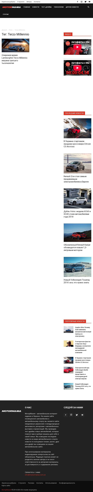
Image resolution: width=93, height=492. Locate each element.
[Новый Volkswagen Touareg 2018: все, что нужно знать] (77, 267)
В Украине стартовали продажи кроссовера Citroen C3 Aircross (77, 144)
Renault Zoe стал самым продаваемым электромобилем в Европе (76, 179)
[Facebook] (77, 1)
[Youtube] (89, 1)
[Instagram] (81, 1)
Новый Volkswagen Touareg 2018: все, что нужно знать (83, 386)
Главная (26, 7)
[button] (88, 7)
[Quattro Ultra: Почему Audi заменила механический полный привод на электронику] (68, 329)
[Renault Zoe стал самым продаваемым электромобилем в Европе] (77, 163)
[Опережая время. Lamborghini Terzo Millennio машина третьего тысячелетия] (15, 45)
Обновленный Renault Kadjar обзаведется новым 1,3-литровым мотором (77, 247)
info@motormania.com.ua (35, 475)
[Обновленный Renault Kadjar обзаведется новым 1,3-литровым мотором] (77, 232)
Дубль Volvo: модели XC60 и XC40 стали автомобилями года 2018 (77, 214)
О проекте (20, 2)
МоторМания (6, 490)
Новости (35, 7)
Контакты (37, 2)
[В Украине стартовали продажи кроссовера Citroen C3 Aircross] (77, 128)
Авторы (29, 2)
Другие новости (72, 7)
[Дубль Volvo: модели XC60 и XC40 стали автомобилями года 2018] (77, 198)
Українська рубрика (8, 2)
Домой (4, 30)
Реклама (31, 483)
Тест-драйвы (46, 7)
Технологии (59, 7)
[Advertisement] (46, 23)
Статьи (5, 14)
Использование (51, 483)
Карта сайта (6, 485)
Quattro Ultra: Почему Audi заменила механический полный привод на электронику (83, 332)
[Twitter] (85, 1)
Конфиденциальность (67, 483)
